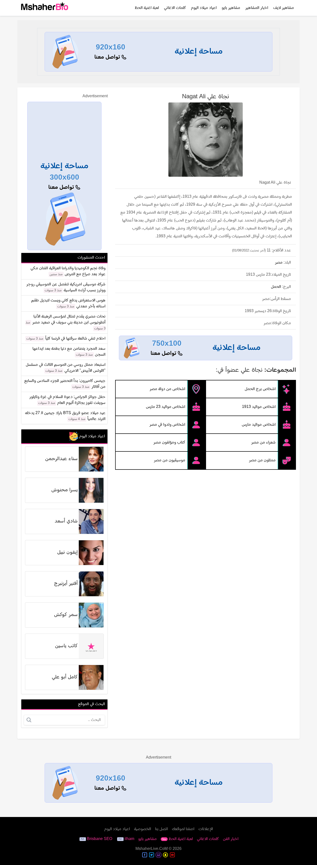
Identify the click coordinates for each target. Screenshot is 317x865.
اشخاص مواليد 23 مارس (165, 407)
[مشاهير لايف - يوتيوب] (172, 855)
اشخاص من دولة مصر (167, 389)
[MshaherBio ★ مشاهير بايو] (44, 8)
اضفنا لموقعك (183, 829)
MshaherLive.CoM (151, 849)
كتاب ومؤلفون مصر (169, 443)
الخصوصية (142, 829)
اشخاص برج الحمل (260, 389)
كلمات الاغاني (175, 8)
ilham (129, 839)
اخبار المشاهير (256, 8)
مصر (279, 263)
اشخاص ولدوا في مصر (167, 425)
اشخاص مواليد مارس (259, 425)
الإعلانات (205, 829)
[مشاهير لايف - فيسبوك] (145, 855)
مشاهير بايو (231, 8)
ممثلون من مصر (262, 460)
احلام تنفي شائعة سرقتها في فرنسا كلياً (75, 339)
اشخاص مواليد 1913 (259, 407)
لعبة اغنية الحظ (147, 8)
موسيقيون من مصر (169, 460)
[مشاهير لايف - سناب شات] (165, 855)
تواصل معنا (108, 57)
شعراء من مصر (263, 443)
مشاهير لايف (283, 8)
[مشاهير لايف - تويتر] (152, 855)
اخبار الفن (230, 839)
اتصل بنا (161, 829)
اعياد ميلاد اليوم (204, 8)
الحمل (276, 287)
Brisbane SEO (99, 839)
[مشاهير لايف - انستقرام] (158, 855)
